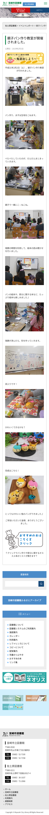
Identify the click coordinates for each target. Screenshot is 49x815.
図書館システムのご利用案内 (22, 629)
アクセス (9, 804)
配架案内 (13, 651)
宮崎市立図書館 (11, 792)
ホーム (8, 789)
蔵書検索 (9, 801)
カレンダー (14, 636)
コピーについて (16, 647)
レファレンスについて (19, 644)
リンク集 (13, 662)
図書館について (16, 625)
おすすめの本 (15, 659)
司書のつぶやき (16, 655)
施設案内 (13, 632)
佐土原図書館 (10, 795)
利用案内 (13, 640)
